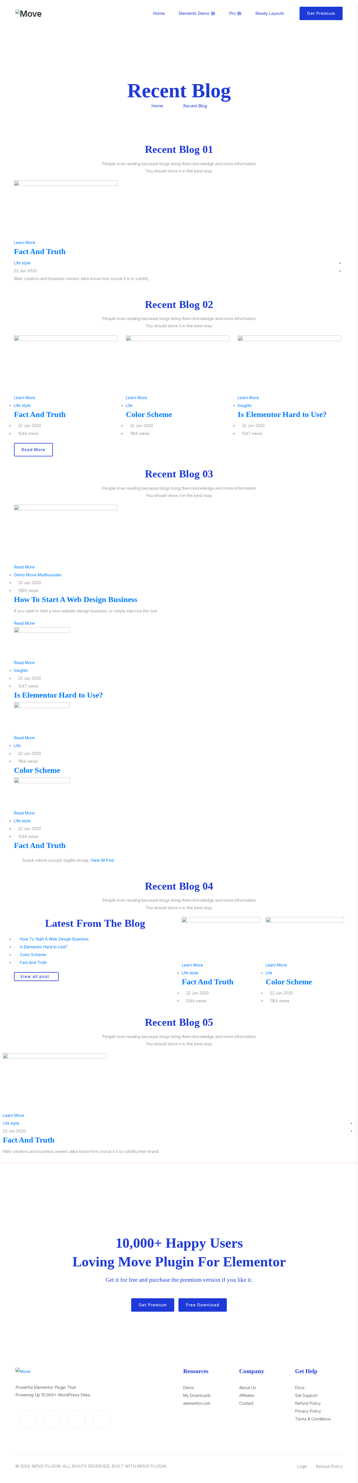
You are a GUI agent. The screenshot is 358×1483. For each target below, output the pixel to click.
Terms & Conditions (313, 1418)
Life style (22, 262)
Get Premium (321, 13)
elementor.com (196, 1403)
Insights (244, 405)
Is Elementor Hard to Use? (282, 414)
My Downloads (197, 1395)
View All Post (102, 860)
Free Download (202, 1304)
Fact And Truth (40, 251)
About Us (247, 1387)
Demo (188, 1387)
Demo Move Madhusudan (38, 574)
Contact (246, 1403)
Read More (24, 567)
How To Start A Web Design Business (75, 599)
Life (129, 405)
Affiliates (247, 1395)
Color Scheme (149, 414)
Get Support (306, 1395)
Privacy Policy (308, 1411)
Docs (300, 1387)
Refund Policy (308, 1403)
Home (157, 105)
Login (302, 1466)
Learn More (24, 242)
